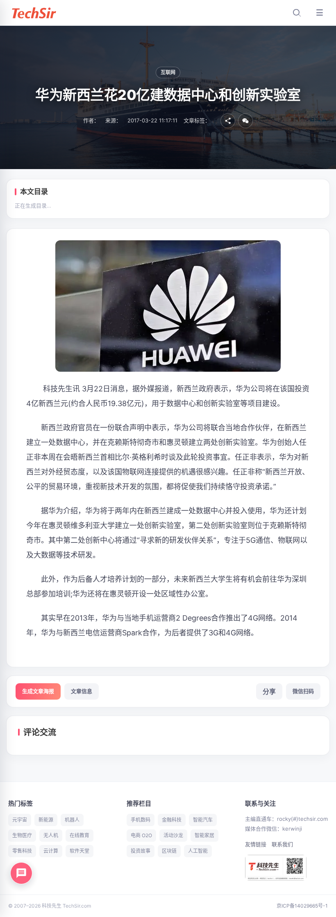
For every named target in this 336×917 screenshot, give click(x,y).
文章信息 (81, 691)
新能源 (46, 820)
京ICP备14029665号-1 (302, 906)
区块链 (169, 851)
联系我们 (282, 844)
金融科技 (172, 820)
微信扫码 (303, 691)
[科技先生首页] (33, 13)
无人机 (50, 835)
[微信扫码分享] (245, 120)
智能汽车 (203, 820)
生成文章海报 (38, 691)
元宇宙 (19, 820)
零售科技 (22, 851)
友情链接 (255, 844)
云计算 (50, 851)
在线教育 (79, 835)
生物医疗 (22, 835)
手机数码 (140, 820)
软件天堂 (79, 851)
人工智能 (198, 851)
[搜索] (296, 13)
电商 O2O (141, 835)
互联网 (168, 72)
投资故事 (140, 851)
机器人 (72, 820)
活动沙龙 (173, 835)
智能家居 (204, 835)
